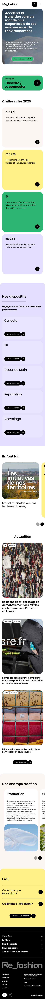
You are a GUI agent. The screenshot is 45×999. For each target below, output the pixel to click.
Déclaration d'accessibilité (33, 986)
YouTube (5, 988)
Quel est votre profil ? (22, 59)
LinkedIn (5, 981)
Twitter (4, 984)
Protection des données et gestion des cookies (33, 974)
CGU (25, 982)
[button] (34, 4)
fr (4, 995)
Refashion (10, 4)
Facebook (5, 974)
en (10, 995)
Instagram (5, 978)
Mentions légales (29, 979)
